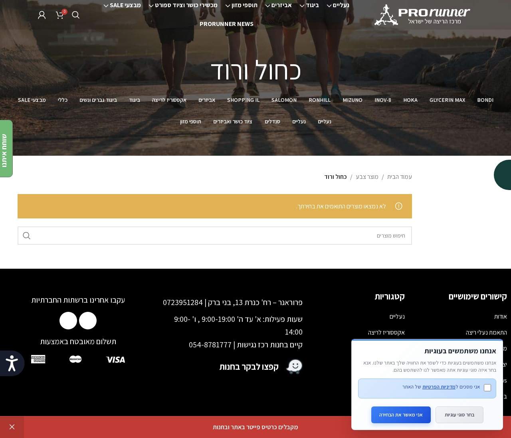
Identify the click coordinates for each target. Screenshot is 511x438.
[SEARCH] (27, 235)
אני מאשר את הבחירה (401, 414)
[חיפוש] (76, 15)
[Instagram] (68, 320)
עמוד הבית (399, 176)
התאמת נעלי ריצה (486, 332)
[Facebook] (88, 320)
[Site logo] (423, 14)
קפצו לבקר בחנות (249, 366)
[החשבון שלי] (42, 15)
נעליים (397, 316)
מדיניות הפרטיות (439, 386)
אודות (500, 316)
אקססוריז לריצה (386, 332)
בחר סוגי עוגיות (459, 414)
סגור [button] (12, 427)
